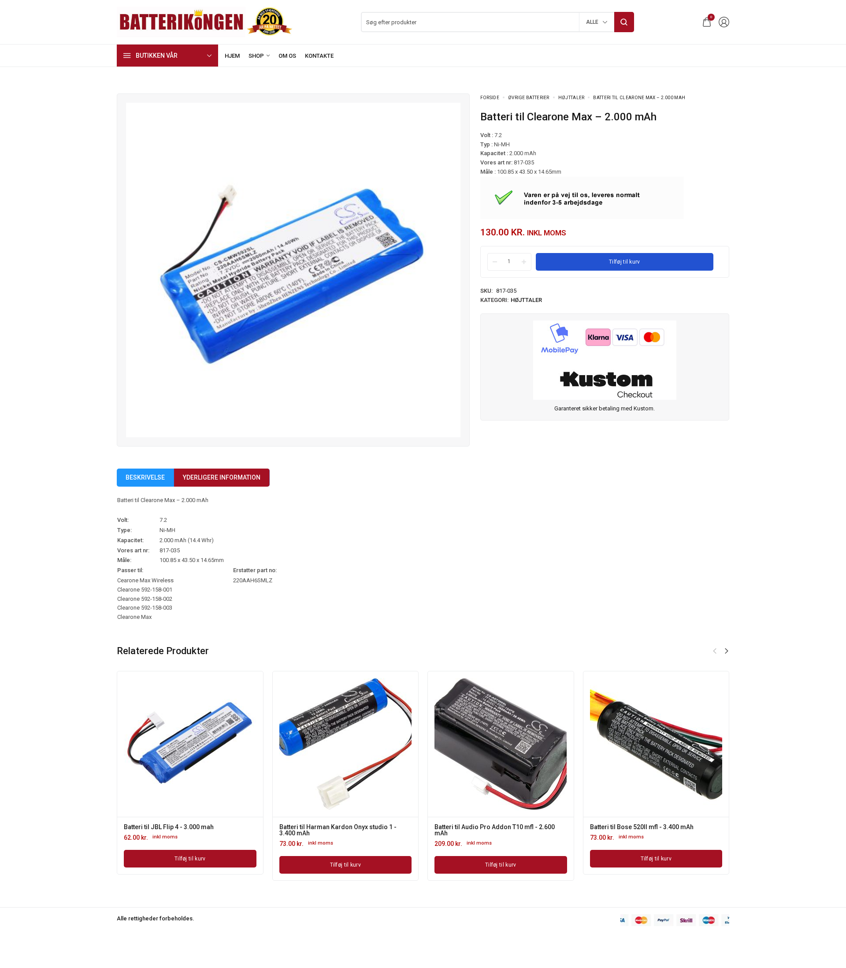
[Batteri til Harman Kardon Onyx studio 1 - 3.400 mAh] (345, 744)
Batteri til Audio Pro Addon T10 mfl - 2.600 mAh (494, 830)
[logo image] (205, 21)
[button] (726, 651)
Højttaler (571, 97)
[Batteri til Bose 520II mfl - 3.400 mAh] (656, 744)
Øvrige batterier (528, 97)
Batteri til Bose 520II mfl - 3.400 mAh (642, 826)
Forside (489, 97)
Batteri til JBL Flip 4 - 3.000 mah (169, 826)
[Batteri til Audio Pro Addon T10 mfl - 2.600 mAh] (500, 744)
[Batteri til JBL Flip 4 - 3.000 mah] (190, 744)
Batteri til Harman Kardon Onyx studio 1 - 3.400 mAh (338, 830)
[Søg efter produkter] (624, 22)
